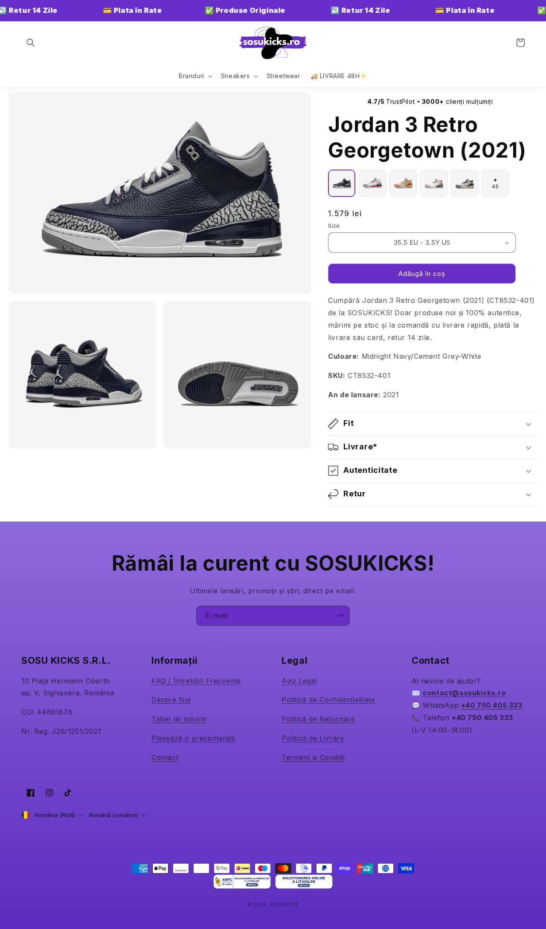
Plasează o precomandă (193, 738)
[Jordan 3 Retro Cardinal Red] (372, 183)
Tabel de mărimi (178, 719)
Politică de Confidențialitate (328, 699)
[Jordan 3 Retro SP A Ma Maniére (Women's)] (433, 183)
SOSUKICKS (284, 904)
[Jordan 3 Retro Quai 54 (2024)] (464, 183)
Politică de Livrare (313, 738)
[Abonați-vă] (340, 616)
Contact (164, 757)
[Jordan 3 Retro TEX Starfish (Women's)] (403, 183)
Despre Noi (171, 699)
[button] (30, 42)
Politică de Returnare (318, 719)
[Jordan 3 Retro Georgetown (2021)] (341, 183)
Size (334, 225)
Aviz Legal (299, 681)
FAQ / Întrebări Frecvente (196, 681)
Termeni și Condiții (313, 757)
